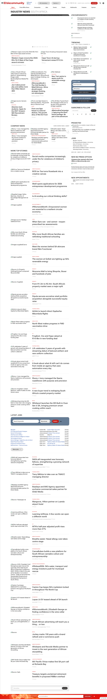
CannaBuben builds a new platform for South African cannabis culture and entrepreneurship (49, 554)
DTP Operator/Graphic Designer (80, 142)
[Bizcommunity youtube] (74, 3)
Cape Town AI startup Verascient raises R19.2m (52, 59)
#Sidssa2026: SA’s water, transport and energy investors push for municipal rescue (49, 568)
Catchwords (35, 303)
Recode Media (35, 654)
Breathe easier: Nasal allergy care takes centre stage (59, 137)
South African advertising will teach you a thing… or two (50, 623)
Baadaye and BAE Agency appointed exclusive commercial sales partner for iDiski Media (40, 140)
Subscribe (94, 110)
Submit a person (79, 183)
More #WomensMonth (76, 37)
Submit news (81, 3)
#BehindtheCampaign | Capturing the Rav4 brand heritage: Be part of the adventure (60, 113)
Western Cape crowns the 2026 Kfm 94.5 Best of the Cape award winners (80, 48)
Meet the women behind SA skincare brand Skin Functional (85, 24)
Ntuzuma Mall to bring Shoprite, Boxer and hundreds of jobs (49, 272)
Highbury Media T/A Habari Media (56, 441)
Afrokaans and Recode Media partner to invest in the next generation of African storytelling (50, 649)
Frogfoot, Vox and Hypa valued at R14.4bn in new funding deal (47, 337)
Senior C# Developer (77, 144)
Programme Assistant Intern (18, 443)
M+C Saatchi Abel (42, 626)
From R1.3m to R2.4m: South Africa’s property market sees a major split (48, 285)
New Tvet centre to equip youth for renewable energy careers (59, 79)
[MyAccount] (103, 3)
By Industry (86, 44)
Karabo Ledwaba (35, 95)
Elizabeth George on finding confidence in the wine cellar (85, 28)
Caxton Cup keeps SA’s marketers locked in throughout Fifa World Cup (50, 588)
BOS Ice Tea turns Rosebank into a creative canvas (47, 172)
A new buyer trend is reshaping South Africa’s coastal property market (48, 392)
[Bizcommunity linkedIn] (66, 3)
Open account (87, 152)
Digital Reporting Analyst (17, 441)
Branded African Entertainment (39, 135)
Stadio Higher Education (53, 429)
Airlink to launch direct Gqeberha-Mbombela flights (47, 312)
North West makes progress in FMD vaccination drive (48, 324)
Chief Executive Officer (78, 145)
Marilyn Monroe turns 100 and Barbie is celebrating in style (80, 73)
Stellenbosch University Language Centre (41, 519)
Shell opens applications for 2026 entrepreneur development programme (49, 185)
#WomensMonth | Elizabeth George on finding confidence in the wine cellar (49, 610)
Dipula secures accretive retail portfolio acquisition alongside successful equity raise (49, 298)
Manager (75, 140)
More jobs (73, 152)
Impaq (33, 239)
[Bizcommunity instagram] (72, 3)
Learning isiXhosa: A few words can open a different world (50, 515)
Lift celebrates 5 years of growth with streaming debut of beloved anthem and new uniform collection (50, 351)
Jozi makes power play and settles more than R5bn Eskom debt (20, 88)
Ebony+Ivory (14, 133)
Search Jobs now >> (84, 92)
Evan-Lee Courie (36, 639)
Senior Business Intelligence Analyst (81, 147)
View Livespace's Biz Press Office (78, 172)
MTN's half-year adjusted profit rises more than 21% (48, 527)
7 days (76, 44)
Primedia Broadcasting (77, 127)
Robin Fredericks (36, 614)
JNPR (33, 356)
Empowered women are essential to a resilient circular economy (86, 18)
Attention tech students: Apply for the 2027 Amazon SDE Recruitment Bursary (19, 111)
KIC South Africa (36, 410)
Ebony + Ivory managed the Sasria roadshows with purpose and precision (19, 138)
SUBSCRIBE (88, 696)
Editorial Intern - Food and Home (19, 445)
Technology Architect (77, 149)
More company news (59, 125)
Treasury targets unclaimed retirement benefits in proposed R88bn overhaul (49, 675)
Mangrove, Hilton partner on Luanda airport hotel (48, 503)
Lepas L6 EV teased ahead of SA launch (49, 599)
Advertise (87, 3)
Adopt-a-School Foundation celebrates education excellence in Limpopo (80, 54)
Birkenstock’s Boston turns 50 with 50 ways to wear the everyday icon (81, 67)
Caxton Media (35, 592)
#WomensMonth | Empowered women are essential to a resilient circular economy (49, 209)
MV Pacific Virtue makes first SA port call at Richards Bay (50, 663)
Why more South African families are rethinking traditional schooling (48, 235)
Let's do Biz (103, 698)
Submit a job (80, 152)
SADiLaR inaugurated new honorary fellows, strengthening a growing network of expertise (50, 462)
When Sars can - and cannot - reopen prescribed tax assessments (48, 223)
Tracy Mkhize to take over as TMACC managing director (48, 475)
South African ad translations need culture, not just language (81, 60)
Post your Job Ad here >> (84, 101)
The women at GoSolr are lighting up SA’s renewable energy (50, 260)
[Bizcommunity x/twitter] (68, 3)
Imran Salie (34, 602)
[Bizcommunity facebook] (70, 3)
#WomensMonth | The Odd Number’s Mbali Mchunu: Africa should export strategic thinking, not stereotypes (40, 88)
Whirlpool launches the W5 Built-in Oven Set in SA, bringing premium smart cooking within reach (50, 405)
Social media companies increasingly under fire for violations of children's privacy (49, 159)
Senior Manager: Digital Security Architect (22, 440)
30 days (80, 44)
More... (73, 183)
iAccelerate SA (51, 443)
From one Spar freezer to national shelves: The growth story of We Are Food (39, 112)
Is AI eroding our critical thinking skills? (49, 196)
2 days (72, 44)
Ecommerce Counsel (37, 371)
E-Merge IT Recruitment (53, 433)
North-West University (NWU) (38, 467)
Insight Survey (55, 133)
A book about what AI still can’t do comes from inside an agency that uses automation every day (50, 365)
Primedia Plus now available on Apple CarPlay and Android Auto (83, 130)
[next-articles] (68, 131)
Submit (67, 125)
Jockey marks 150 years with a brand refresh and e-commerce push (48, 635)
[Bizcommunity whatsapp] (76, 3)
